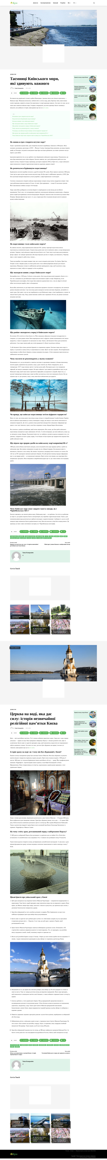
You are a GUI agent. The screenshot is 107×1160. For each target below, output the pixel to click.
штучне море (47, 538)
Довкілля (17, 12)
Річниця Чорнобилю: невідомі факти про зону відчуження (80, 88)
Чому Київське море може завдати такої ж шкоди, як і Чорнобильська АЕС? (32, 135)
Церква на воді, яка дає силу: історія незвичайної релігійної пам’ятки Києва (24, 545)
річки (33, 538)
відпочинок (14, 536)
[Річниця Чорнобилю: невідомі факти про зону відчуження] (92, 88)
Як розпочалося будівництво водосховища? (24, 119)
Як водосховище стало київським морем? (23, 121)
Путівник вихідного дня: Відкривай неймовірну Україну (18, 631)
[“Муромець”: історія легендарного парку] (40, 612)
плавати (23, 538)
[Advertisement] (53, 53)
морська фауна (15, 538)
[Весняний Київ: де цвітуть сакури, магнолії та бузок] (60, 626)
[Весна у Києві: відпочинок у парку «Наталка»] (60, 612)
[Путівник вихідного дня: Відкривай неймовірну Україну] (19, 626)
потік (28, 538)
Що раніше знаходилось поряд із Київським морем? (26, 126)
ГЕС (46, 536)
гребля (51, 536)
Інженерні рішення (17, 613)
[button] (94, 3)
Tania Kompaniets (19, 88)
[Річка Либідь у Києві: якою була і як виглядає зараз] (92, 107)
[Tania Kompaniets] (11, 88)
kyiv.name (45, 107)
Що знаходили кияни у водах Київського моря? (25, 123)
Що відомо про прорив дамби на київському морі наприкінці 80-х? (30, 133)
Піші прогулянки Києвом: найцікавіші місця (57, 544)
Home (12, 12)
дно (61, 536)
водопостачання (30, 536)
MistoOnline (93, 1150)
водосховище (39, 536)
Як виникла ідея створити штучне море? (23, 116)
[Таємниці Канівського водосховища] (19, 612)
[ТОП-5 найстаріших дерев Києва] (92, 98)
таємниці (39, 538)
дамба (56, 536)
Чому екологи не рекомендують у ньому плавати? (25, 128)
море (65, 536)
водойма (21, 536)
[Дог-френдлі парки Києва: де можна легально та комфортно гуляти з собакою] (40, 626)
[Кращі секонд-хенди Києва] (92, 79)
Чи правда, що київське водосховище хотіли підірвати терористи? (30, 130)
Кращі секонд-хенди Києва (81, 77)
